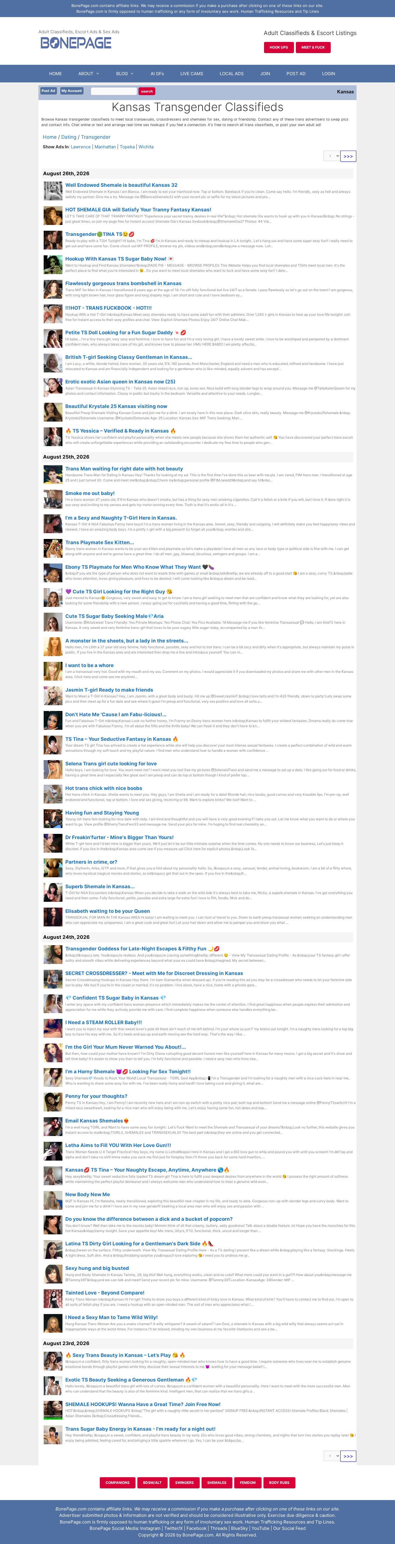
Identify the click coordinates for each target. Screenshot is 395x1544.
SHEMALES (216, 1482)
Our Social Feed (289, 1528)
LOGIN (328, 73)
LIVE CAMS (191, 73)
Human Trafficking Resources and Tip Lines (280, 11)
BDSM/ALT (152, 1482)
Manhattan (105, 146)
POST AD (296, 73)
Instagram (150, 1528)
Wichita (146, 146)
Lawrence (81, 146)
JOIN (265, 73)
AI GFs (157, 73)
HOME (55, 73)
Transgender (95, 137)
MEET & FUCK (313, 47)
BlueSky (239, 1528)
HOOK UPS (279, 47)
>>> (348, 156)
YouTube (261, 1528)
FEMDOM (248, 1482)
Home (50, 137)
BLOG (122, 73)
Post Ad (48, 90)
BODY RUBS (279, 1482)
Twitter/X (173, 1528)
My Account (72, 90)
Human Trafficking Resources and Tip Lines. (290, 1522)
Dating (68, 137)
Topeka (127, 146)
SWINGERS (184, 1482)
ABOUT (85, 73)
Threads (218, 1528)
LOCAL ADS (232, 73)
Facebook (196, 1528)
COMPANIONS (118, 1482)
